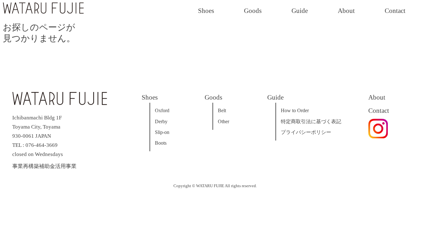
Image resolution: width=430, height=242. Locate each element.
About (346, 10)
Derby (161, 121)
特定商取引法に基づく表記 (311, 121)
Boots (161, 143)
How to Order (295, 110)
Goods (253, 10)
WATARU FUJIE (210, 186)
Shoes (206, 10)
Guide (299, 10)
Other (223, 121)
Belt (222, 110)
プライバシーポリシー (306, 132)
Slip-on (162, 132)
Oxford (162, 110)
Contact (395, 10)
